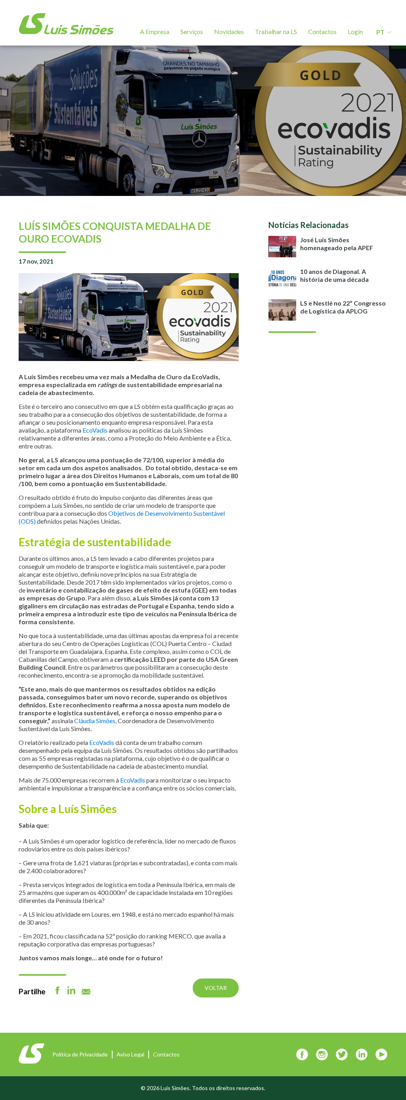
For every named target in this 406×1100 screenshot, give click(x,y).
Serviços (191, 31)
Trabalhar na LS (276, 31)
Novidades (229, 31)
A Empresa (154, 31)
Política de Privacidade (80, 1054)
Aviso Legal (130, 1054)
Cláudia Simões (94, 720)
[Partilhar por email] (86, 991)
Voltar (216, 987)
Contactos (322, 31)
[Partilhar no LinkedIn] (71, 990)
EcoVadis (94, 430)
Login (355, 31)
